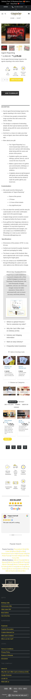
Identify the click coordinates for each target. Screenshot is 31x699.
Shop (19, 18)
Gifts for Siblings (7, 564)
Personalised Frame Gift (9, 553)
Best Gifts (16, 551)
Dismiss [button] (22, 3)
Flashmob (4, 626)
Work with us (5, 681)
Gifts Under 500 (6, 609)
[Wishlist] (16, 9)
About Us (4, 668)
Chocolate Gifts (15, 555)
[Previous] (4, 34)
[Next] (27, 34)
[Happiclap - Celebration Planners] (16, 14)
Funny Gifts (15, 558)
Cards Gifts (24, 555)
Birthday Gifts (5, 603)
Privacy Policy (5, 652)
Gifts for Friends (18, 560)
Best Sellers (5, 612)
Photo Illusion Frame (8, 421)
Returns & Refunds (7, 655)
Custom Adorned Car (7, 632)
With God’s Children (7, 635)
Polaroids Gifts (21, 553)
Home (12, 18)
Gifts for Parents (23, 562)
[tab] (13, 402)
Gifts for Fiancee (13, 562)
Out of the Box (5, 616)
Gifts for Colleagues (19, 564)
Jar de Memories (21, 421)
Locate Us (4, 678)
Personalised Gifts (19, 549)
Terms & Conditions (7, 649)
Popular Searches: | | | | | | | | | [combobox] (15, 553)
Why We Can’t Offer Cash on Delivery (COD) (15, 672)
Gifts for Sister (12, 569)
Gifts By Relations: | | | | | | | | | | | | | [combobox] (15, 565)
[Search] (5, 13)
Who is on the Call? (7, 639)
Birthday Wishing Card (22, 367)
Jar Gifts (22, 551)
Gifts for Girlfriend (22, 569)
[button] (26, 7)
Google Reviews (6, 675)
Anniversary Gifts (6, 606)
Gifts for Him (20, 566)
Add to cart (16, 79)
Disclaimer (4, 658)
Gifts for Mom (21, 571)
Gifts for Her (12, 566)
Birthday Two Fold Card (8, 367)
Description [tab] (5, 107)
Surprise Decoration (7, 629)
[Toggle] (5, 322)
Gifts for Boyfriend (11, 571)
